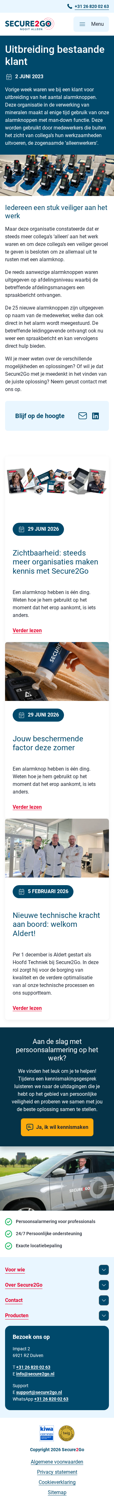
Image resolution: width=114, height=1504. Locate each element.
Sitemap (57, 1492)
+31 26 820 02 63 (51, 1399)
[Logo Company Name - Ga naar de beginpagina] (29, 24)
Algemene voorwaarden (57, 1462)
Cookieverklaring (57, 1482)
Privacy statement (57, 1472)
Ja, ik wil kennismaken (62, 1127)
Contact (13, 1300)
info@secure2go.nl (35, 1373)
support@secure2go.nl (39, 1392)
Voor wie (15, 1270)
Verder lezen (27, 630)
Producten (16, 1315)
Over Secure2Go (23, 1285)
